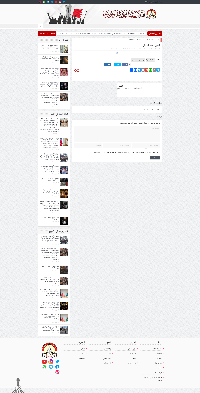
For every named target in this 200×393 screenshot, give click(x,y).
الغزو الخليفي (132, 348)
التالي (121, 86)
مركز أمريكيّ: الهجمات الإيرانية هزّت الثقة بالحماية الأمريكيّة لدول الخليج (49, 58)
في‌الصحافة (107, 363)
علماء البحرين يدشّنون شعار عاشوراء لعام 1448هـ (51, 218)
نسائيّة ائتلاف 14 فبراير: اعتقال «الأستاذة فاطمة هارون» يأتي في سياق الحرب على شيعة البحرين (49, 84)
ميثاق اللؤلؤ (158, 363)
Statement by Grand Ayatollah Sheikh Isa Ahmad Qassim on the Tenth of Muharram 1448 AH (50, 47)
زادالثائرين (107, 348)
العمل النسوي (107, 358)
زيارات (109, 353)
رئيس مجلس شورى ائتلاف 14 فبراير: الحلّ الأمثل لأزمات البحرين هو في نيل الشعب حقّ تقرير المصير (49, 280)
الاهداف (159, 358)
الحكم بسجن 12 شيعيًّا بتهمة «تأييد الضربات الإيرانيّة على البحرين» (51, 192)
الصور (83, 353)
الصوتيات (82, 358)
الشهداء (134, 358)
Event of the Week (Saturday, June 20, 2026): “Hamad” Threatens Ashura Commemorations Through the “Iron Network (49, 293)
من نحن (159, 353)
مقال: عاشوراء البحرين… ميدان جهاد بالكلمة (50, 267)
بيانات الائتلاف (157, 348)
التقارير (160, 368)
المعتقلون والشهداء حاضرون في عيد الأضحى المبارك (50, 179)
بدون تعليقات (114, 49)
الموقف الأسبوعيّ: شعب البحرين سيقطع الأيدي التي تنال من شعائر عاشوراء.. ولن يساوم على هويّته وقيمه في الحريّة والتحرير (49, 157)
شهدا (145, 49)
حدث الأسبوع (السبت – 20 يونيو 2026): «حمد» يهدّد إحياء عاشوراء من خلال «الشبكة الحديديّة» (50, 317)
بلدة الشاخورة (134, 49)
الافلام (83, 348)
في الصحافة (158, 372)
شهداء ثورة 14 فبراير (124, 49)
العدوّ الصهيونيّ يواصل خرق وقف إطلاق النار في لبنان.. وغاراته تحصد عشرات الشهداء (49, 329)
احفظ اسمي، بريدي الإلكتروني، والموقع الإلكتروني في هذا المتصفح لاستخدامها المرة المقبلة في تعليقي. (126, 152)
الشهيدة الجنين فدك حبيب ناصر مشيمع (129, 88)
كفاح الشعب (132, 353)
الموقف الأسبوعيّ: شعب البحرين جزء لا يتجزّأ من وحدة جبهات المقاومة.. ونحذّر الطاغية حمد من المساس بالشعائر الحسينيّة (50, 169)
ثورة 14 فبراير (132, 363)
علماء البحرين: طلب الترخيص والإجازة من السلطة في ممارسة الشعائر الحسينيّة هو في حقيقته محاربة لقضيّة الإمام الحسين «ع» (49, 305)
